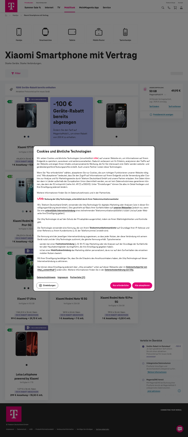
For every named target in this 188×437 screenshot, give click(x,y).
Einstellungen (49, 285)
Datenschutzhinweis (46, 277)
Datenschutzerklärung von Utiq (119, 269)
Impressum (63, 277)
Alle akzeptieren (142, 285)
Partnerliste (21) (77, 277)
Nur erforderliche (121, 285)
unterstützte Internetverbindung (60, 210)
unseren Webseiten (123, 207)
